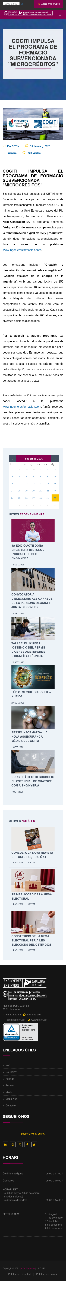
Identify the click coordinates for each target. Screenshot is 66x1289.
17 (12, 491)
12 (26, 483)
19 (26, 491)
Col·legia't (11, 1072)
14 (40, 483)
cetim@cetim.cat (16, 1019)
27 (12, 469)
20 (33, 491)
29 (26, 469)
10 (12, 483)
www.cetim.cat (39, 1019)
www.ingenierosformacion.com (22, 249)
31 (40, 469)
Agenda (10, 1078)
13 (33, 483)
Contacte (11, 1105)
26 (26, 498)
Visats (9, 1092)
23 (55, 491)
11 (19, 483)
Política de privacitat (19, 1274)
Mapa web (11, 1098)
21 (40, 491)
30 (33, 469)
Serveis (10, 1085)
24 (12, 498)
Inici (8, 1065)
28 (19, 469)
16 (55, 483)
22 (48, 491)
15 (48, 483)
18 (19, 491)
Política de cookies (46, 1274)
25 (19, 498)
